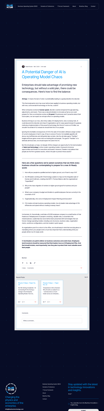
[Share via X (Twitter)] (26, 263)
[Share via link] (34, 263)
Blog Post (24, 257)
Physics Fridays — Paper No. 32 (51, 284)
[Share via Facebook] (22, 263)
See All (86, 277)
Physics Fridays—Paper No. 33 (27, 284)
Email (70, 394)
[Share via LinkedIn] (30, 263)
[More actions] (81, 67)
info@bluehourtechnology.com (14, 409)
